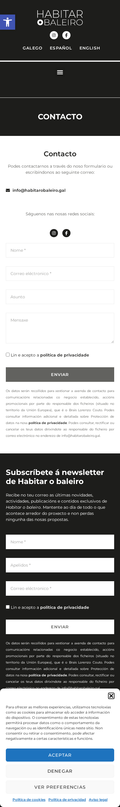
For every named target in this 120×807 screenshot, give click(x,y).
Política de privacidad (67, 799)
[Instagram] (54, 35)
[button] (7, 22)
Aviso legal (98, 799)
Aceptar (60, 755)
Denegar (60, 771)
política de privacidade (64, 355)
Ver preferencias (60, 787)
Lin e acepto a (50, 355)
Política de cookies (29, 799)
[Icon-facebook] (66, 35)
